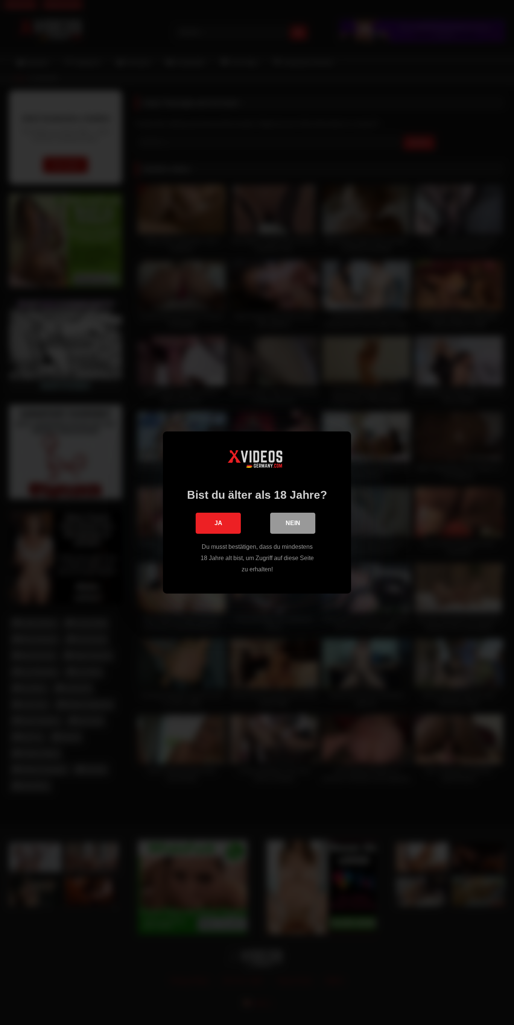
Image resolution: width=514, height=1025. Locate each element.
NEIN (293, 523)
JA (218, 523)
